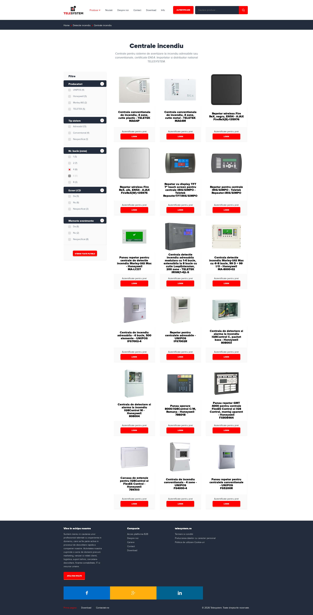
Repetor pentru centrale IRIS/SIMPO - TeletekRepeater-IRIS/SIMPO (226, 190)
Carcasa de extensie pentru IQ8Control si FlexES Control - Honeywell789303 (134, 484)
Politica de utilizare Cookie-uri (190, 542)
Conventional (81, 133)
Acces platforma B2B (137, 534)
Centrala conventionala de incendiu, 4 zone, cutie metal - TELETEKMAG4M (180, 116)
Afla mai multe (74, 576)
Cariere (130, 542)
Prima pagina (70, 608)
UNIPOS (78, 90)
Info (163, 10)
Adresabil (79, 126)
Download (151, 10)
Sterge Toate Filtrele (85, 254)
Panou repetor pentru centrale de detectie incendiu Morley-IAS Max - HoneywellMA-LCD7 (134, 263)
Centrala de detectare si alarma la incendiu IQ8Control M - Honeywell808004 (134, 410)
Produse (94, 10)
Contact (137, 10)
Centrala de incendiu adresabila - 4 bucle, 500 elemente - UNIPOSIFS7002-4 (134, 337)
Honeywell (80, 96)
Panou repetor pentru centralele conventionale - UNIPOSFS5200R (226, 484)
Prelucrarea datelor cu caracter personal (195, 538)
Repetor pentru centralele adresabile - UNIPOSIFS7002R (180, 337)
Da (76, 196)
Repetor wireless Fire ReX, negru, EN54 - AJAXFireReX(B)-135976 (226, 116)
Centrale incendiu (103, 25)
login (134, 137)
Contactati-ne (102, 608)
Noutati (108, 10)
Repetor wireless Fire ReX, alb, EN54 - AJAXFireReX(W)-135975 (134, 190)
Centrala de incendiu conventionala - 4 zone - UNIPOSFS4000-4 (180, 484)
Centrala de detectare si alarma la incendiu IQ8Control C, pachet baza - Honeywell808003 (226, 337)
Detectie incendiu (82, 25)
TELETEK (79, 109)
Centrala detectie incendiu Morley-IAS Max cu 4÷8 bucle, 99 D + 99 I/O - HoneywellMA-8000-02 (226, 263)
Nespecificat (80, 139)
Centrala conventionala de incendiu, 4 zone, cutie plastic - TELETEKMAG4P (134, 116)
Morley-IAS (80, 102)
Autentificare (183, 10)
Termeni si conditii (184, 534)
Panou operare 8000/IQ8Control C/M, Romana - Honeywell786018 (180, 410)
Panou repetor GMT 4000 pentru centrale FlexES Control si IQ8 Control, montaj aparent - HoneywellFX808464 (226, 410)
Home (67, 25)
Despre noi (123, 10)
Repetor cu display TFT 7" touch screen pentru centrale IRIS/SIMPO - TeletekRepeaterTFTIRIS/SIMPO (180, 190)
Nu (76, 202)
